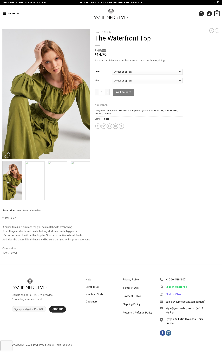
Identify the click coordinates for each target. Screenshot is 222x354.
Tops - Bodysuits (140, 110)
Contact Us (92, 286)
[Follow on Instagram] (218, 2)
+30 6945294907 (175, 279)
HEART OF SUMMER (121, 110)
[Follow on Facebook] (215, 2)
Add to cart (123, 92)
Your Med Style (94, 294)
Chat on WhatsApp (176, 286)
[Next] (84, 94)
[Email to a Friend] (109, 126)
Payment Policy (132, 296)
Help (88, 279)
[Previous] (8, 94)
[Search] (201, 14)
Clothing (108, 32)
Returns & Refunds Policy (137, 312)
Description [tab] (8, 210)
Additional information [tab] (29, 210)
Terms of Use (131, 287)
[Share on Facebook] (98, 126)
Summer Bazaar (156, 110)
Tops (108, 110)
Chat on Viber (173, 294)
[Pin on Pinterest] (115, 126)
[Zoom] (7, 155)
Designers (92, 301)
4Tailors (105, 119)
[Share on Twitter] (103, 126)
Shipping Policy (131, 304)
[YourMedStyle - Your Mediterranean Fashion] (111, 13)
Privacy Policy (131, 279)
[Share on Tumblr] (121, 126)
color (97, 71)
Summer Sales (170, 110)
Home (98, 32)
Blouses (99, 113)
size (97, 80)
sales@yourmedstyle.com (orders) (185, 301)
